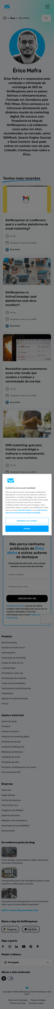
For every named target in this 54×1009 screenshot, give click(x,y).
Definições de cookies (27, 521)
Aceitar (27, 528)
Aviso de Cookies (25, 510)
